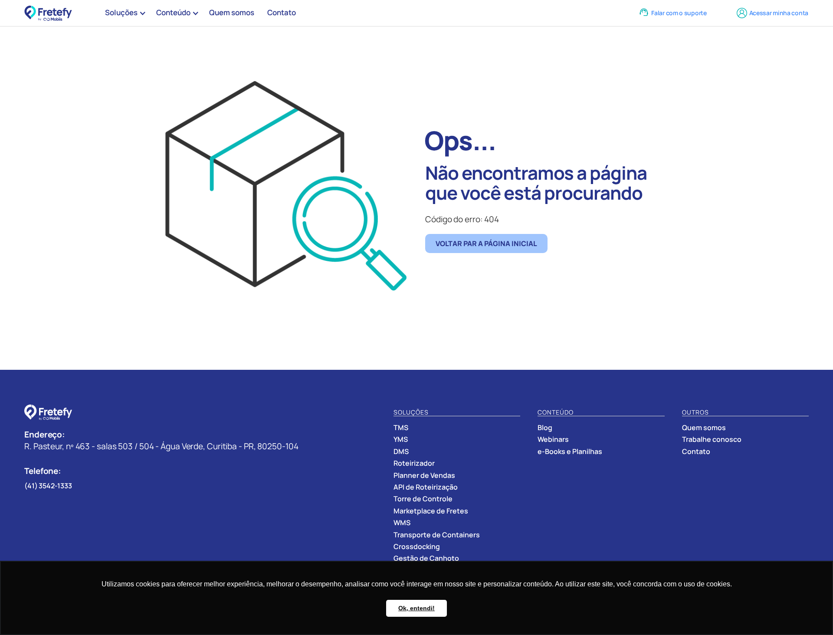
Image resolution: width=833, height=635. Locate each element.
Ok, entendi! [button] (416, 608)
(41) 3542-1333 (48, 485)
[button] (124, 13)
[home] (50, 13)
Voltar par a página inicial (486, 243)
